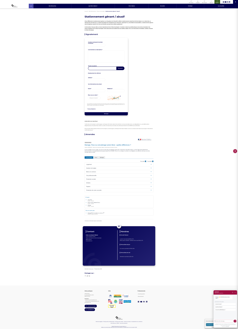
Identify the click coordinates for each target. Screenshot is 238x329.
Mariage (89, 205)
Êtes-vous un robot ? (93, 95)
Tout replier (142, 161)
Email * (89, 88)
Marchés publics (141, 293)
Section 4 (124, 326)
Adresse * (90, 77)
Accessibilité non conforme (136, 321)
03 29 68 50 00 (90, 309)
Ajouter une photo (92, 65)
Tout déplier (149, 161)
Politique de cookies (119, 321)
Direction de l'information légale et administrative (93, 220)
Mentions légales (99, 321)
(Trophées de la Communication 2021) (130, 327)
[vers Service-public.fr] (144, 139)
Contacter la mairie (91, 306)
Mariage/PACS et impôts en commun (95, 213)
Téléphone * (110, 88)
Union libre (90, 199)
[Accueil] (31, 6)
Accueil (86, 11)
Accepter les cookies (211, 324)
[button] (119, 164)
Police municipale (100, 11)
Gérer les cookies (127, 321)
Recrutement (141, 296)
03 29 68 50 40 (89, 240)
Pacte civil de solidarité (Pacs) (94, 202)
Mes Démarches (92, 11)
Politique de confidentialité (108, 321)
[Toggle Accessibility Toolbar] (235, 151)
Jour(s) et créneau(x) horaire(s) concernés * (95, 43)
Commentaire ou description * (95, 49)
